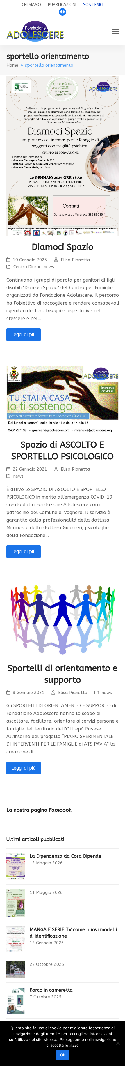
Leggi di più (23, 334)
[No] (118, 1043)
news (49, 266)
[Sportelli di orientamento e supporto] (62, 619)
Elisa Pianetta (75, 259)
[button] (115, 31)
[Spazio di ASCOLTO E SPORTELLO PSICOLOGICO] (62, 398)
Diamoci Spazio (62, 247)
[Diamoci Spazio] (62, 155)
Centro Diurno (27, 266)
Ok (62, 1055)
